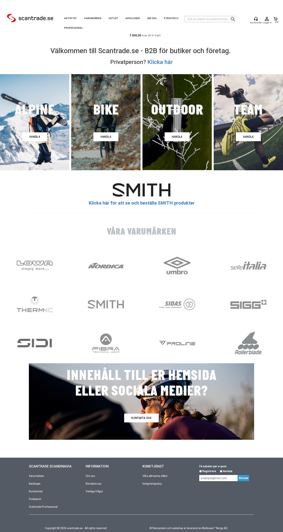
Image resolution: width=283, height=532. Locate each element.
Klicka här (160, 62)
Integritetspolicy (152, 483)
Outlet (113, 18)
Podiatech (171, 18)
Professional (73, 27)
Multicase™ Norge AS (215, 528)
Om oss (152, 18)
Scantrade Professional (43, 506)
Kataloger (133, 18)
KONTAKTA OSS (141, 418)
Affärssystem (158, 528)
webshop (177, 528)
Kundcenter (36, 491)
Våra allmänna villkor (155, 475)
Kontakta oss (93, 483)
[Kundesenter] (256, 19)
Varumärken (92, 18)
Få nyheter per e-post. (213, 466)
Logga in (267, 19)
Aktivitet (70, 18)
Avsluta (227, 471)
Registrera (209, 471)
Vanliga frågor (94, 491)
